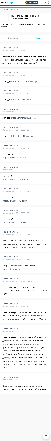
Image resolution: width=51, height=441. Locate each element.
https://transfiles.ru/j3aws (14, 157)
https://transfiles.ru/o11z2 (23, 118)
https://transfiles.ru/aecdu (15, 201)
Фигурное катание (18, 2)
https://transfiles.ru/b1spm (15, 179)
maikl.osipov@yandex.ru (13, 269)
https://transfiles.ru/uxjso (23, 99)
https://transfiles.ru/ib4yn (15, 222)
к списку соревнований (11, 9)
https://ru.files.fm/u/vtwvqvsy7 (25, 81)
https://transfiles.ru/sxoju (23, 136)
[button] (46, 436)
